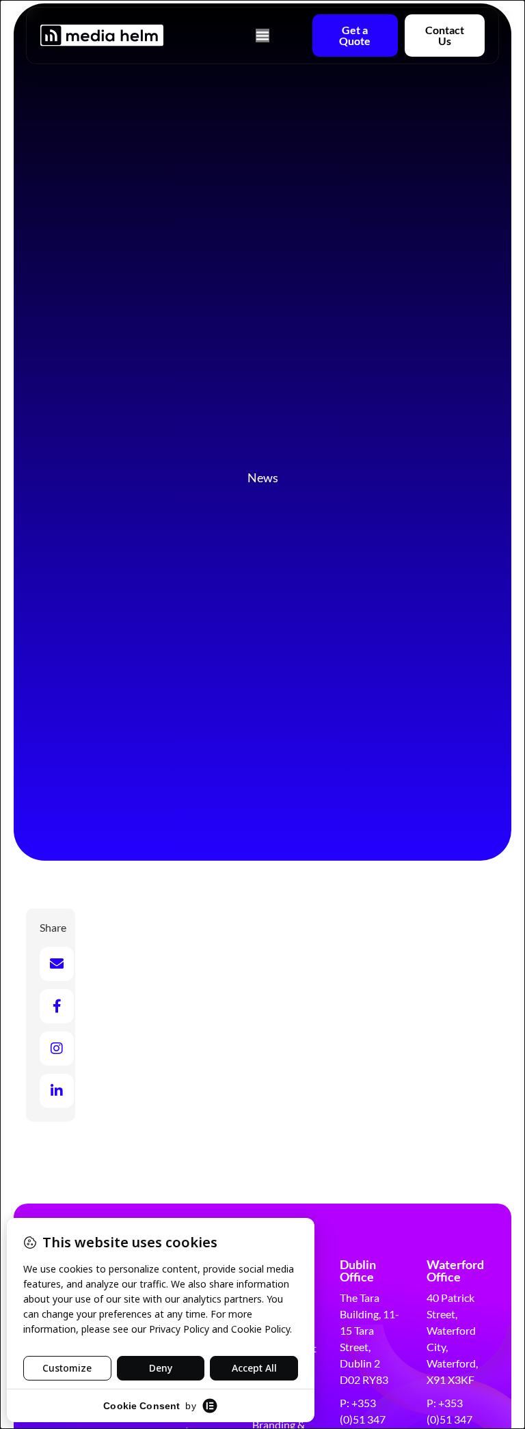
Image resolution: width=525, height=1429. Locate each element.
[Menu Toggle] (262, 35)
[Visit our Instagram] (57, 1048)
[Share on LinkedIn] (57, 1091)
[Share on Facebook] (57, 1006)
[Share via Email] (57, 964)
